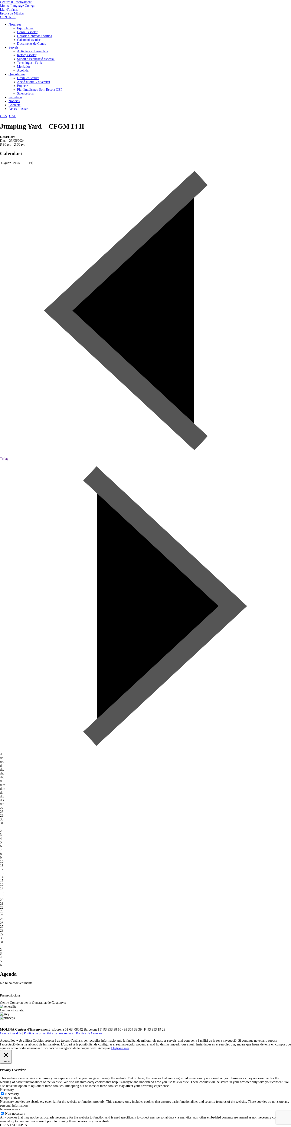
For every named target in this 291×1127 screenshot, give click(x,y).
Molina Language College (17, 5)
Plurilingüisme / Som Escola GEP (39, 89)
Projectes (23, 85)
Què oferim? (17, 74)
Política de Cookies (88, 1033)
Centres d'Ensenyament (16, 2)
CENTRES (8, 17)
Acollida (23, 70)
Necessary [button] (7, 1089)
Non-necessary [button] (10, 1109)
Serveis (13, 47)
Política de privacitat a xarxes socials (49, 1033)
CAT (12, 116)
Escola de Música (12, 13)
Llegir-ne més (120, 1048)
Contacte (14, 105)
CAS (3, 116)
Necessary (12, 1094)
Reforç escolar (26, 55)
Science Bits (25, 93)
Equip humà (25, 28)
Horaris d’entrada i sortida (34, 36)
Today (4, 458)
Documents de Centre (31, 43)
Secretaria (15, 97)
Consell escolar (27, 32)
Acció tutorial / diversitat (33, 82)
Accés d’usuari (19, 108)
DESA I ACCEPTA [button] (13, 1125)
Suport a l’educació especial (36, 59)
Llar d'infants (9, 9)
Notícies (14, 101)
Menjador (23, 66)
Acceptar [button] (104, 1048)
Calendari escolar (28, 40)
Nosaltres (15, 24)
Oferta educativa (28, 78)
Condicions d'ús (11, 1033)
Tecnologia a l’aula (30, 63)
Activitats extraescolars (32, 51)
